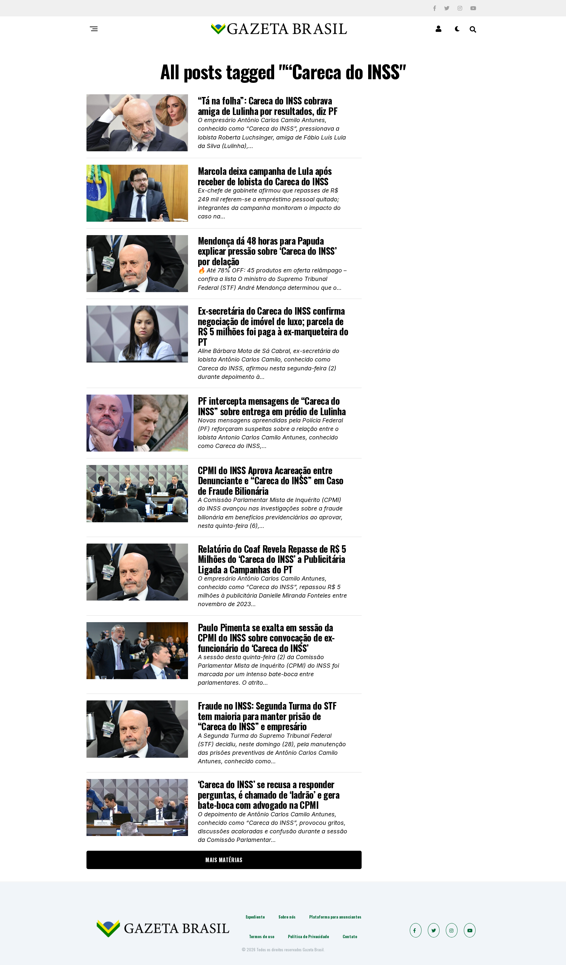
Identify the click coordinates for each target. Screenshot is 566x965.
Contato (350, 936)
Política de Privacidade (308, 936)
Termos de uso (261, 936)
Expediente (255, 916)
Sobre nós (286, 916)
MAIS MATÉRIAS (223, 860)
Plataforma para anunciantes (335, 916)
